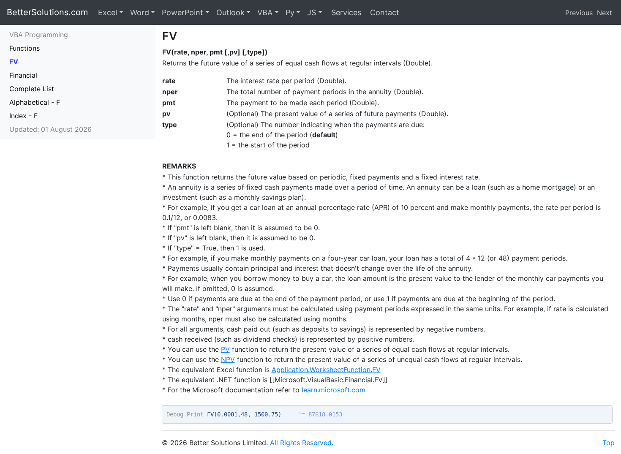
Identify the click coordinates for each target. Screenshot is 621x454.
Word (139, 12)
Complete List (31, 88)
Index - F (23, 115)
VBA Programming (38, 34)
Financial (23, 75)
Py (290, 12)
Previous (579, 12)
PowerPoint (182, 12)
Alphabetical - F (34, 102)
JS (311, 12)
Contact (383, 12)
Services (345, 12)
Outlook (230, 12)
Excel (107, 12)
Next (604, 12)
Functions (24, 48)
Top (608, 442)
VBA (264, 12)
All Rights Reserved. (301, 442)
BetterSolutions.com (47, 12)
